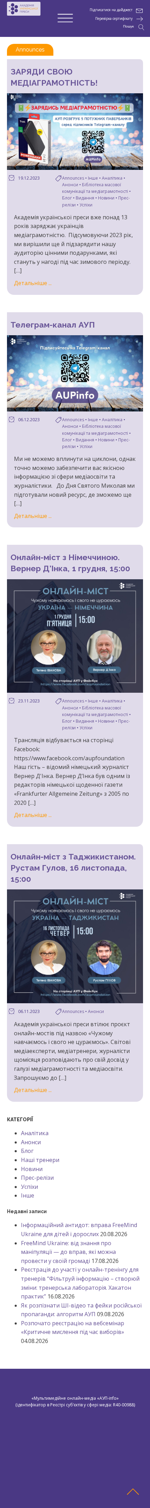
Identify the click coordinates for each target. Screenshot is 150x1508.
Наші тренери (40, 1160)
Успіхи (86, 205)
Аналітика (112, 178)
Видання (85, 198)
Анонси (70, 185)
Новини (106, 198)
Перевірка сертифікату (114, 19)
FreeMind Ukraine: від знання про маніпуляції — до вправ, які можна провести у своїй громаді (68, 1252)
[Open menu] (65, 18)
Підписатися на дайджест (111, 10)
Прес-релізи (37, 1177)
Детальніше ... (33, 283)
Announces (73, 178)
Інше (93, 178)
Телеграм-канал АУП (52, 324)
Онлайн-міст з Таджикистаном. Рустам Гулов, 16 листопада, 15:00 (73, 867)
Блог (67, 198)
